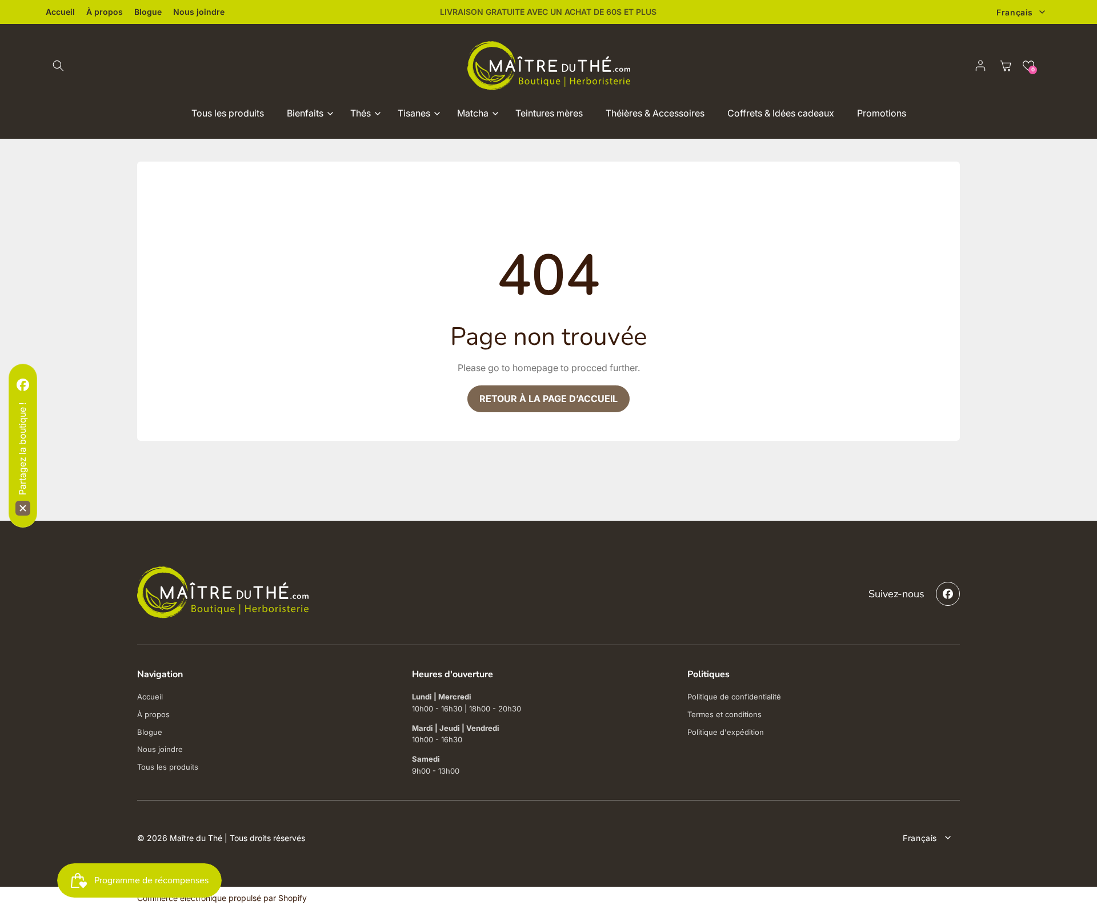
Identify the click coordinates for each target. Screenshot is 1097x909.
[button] (58, 65)
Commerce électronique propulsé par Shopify (222, 898)
